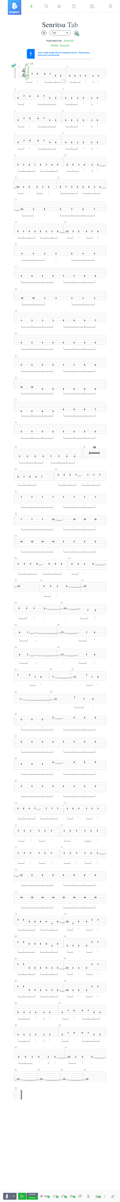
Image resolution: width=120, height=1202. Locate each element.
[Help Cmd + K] (92, 6)
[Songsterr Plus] (31, 6)
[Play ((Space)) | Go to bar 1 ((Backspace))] (22, 1196)
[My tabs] (59, 6)
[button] (14, 65)
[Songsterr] (14, 7)
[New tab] (74, 6)
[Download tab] (97, 1196)
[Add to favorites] (43, 32)
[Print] (76, 33)
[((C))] (80, 1196)
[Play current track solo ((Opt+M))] (63, 1196)
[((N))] (88, 1196)
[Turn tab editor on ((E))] (112, 1196)
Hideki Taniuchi (60, 45)
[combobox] (60, 32)
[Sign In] (110, 6)
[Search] (46, 6)
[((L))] (54, 1196)
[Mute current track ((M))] (71, 1196)
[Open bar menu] (64, 81)
